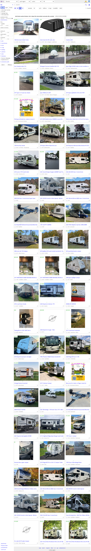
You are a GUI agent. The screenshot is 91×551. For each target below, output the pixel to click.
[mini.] (17, 8)
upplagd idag (5, 13)
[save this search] (89, 5)
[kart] (22, 8)
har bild (3, 11)
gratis (3, 23)
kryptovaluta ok (5, 59)
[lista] (15, 8)
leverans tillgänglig (6, 58)
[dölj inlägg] (37, 42)
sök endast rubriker (6, 10)
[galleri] (20, 8)
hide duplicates (5, 14)
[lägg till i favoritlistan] (15, 42)
